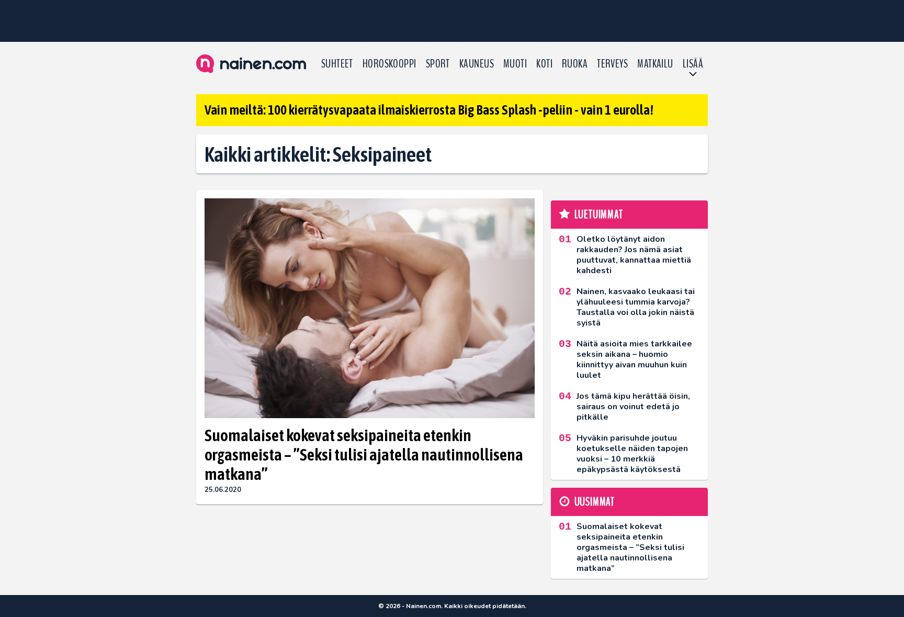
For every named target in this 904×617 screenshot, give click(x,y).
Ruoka (574, 64)
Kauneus (476, 64)
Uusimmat (594, 502)
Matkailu (655, 64)
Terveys (612, 64)
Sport (438, 64)
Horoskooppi (389, 64)
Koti (544, 64)
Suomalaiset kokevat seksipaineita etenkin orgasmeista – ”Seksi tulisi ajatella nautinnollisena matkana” (364, 454)
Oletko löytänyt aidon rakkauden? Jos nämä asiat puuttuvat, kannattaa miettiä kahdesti (634, 254)
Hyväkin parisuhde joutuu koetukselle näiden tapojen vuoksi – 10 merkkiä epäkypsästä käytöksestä (632, 453)
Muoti (515, 64)
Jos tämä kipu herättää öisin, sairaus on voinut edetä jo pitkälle (633, 406)
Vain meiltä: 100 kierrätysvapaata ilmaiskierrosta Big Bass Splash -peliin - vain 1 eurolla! (429, 110)
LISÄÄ (693, 64)
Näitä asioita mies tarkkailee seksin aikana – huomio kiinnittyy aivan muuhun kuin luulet (634, 359)
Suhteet (337, 64)
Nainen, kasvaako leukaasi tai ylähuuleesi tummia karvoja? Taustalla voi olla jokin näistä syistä (636, 307)
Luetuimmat (598, 214)
